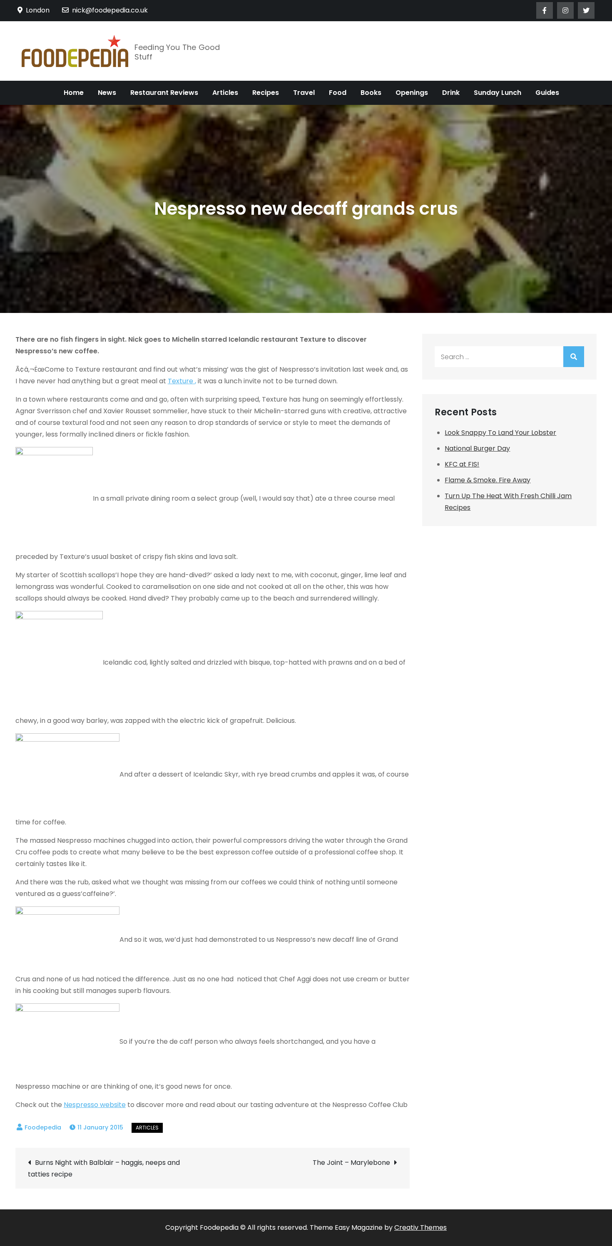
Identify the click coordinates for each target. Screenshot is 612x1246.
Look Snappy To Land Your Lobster (500, 432)
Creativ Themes (420, 1227)
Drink (451, 92)
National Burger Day (477, 448)
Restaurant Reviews (164, 92)
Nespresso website (95, 1104)
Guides (547, 92)
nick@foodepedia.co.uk (110, 10)
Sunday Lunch (497, 92)
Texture (181, 381)
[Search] (573, 356)
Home (74, 92)
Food (337, 92)
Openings (412, 92)
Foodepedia (43, 1127)
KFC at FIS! (462, 464)
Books (371, 92)
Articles (225, 92)
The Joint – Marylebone (351, 1162)
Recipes (265, 92)
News (107, 92)
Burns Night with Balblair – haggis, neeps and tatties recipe (104, 1168)
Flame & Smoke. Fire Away (487, 480)
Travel (304, 92)
